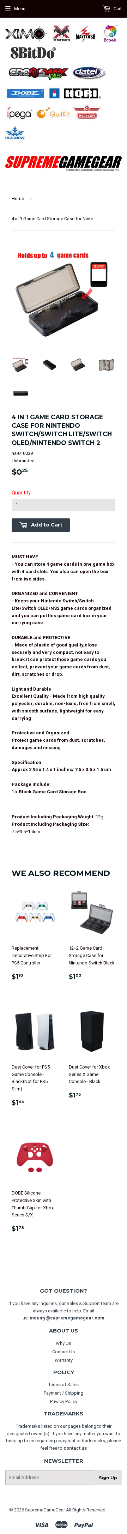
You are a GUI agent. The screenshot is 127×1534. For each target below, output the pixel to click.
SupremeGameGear (45, 1509)
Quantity (21, 492)
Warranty (64, 1360)
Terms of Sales (63, 1384)
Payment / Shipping (63, 1393)
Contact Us (63, 1351)
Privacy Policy (63, 1401)
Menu (19, 8)
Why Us (63, 1343)
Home (18, 198)
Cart (117, 8)
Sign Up (108, 1477)
